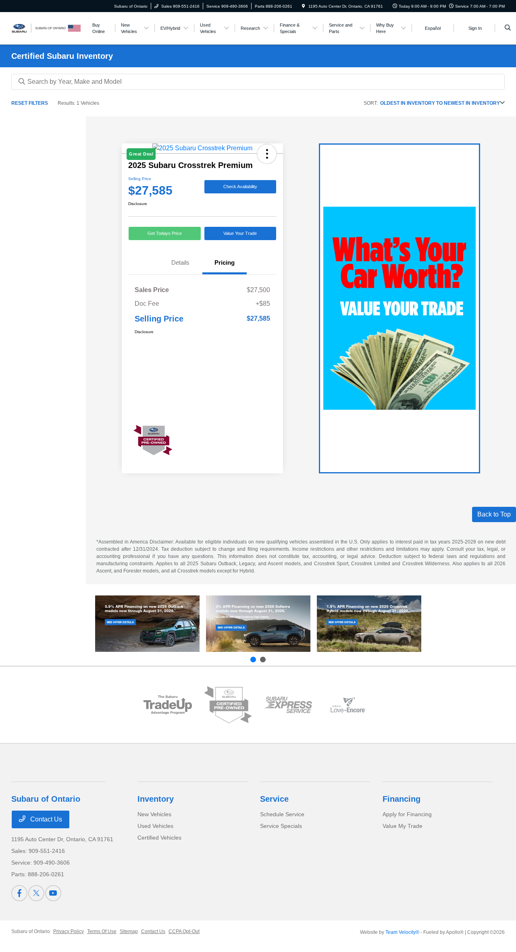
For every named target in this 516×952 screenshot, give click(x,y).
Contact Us (45, 819)
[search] (508, 28)
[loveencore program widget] (348, 705)
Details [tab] (180, 262)
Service (274, 798)
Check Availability (240, 186)
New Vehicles (154, 814)
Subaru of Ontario (30, 931)
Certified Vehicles (159, 837)
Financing (401, 798)
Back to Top (494, 514)
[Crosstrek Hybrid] (369, 623)
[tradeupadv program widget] (167, 704)
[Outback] (147, 623)
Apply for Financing (407, 814)
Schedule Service (282, 814)
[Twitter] (36, 893)
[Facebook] (19, 893)
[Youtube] (53, 893)
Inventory (155, 798)
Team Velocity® (402, 932)
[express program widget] (288, 705)
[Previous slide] (253, 659)
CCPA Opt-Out (184, 931)
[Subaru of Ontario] (47, 27)
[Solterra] (258, 623)
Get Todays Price (165, 233)
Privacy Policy (68, 931)
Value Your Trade (240, 233)
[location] (303, 6)
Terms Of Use (102, 931)
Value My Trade (402, 826)
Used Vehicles (155, 826)
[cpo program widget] (228, 704)
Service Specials (281, 826)
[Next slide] (263, 659)
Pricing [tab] (224, 262)
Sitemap (129, 931)
